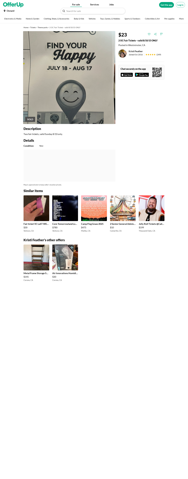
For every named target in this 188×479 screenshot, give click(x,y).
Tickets (33, 27)
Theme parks (43, 27)
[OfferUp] (13, 4)
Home (26, 27)
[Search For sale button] (64, 11)
